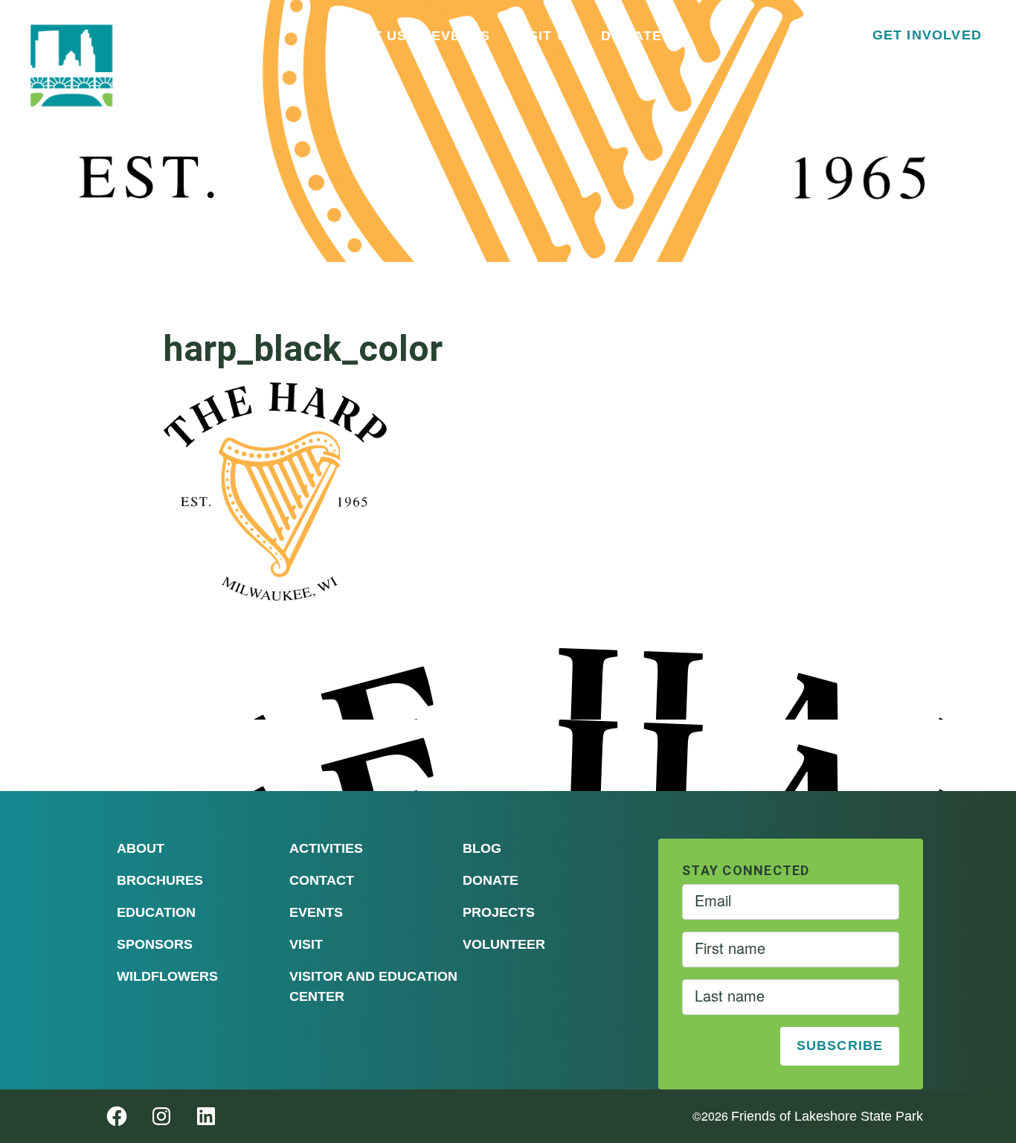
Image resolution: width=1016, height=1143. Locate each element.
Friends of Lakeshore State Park (827, 1116)
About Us (369, 35)
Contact (321, 880)
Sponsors (155, 944)
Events (461, 35)
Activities (326, 848)
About (140, 848)
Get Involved (927, 35)
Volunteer (504, 944)
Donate (632, 35)
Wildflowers (167, 976)
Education (156, 912)
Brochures (160, 880)
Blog (482, 848)
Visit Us (545, 35)
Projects (499, 912)
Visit (306, 944)
